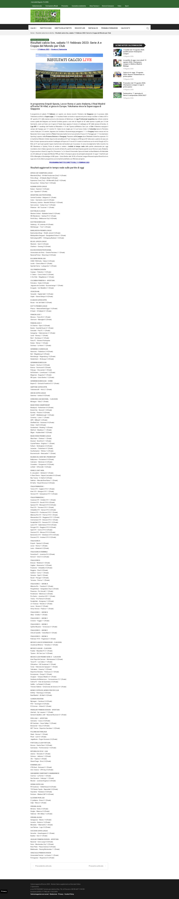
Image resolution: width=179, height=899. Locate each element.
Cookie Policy (69, 894)
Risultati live (80, 28)
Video (119, 6)
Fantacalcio (93, 28)
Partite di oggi (45, 28)
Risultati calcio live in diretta (45, 33)
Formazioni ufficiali (52, 6)
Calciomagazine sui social (39, 894)
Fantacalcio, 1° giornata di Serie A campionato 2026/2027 (134, 94)
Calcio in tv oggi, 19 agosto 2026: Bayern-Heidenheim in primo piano (133, 74)
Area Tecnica (94, 6)
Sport (127, 6)
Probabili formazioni (109, 28)
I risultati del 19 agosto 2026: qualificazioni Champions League (134, 52)
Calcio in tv (125, 28)
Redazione (53, 894)
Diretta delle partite (63, 28)
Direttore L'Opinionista (59, 49)
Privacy (60, 894)
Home (32, 33)
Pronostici (65, 6)
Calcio (33, 28)
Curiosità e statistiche (79, 6)
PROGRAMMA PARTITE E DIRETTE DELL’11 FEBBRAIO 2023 (69, 162)
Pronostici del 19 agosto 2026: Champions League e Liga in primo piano (134, 85)
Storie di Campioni (108, 6)
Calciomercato (37, 6)
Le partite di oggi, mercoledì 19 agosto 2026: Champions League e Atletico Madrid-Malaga (134, 63)
